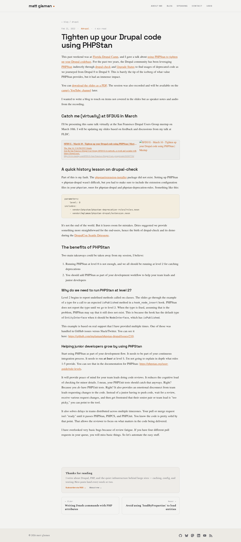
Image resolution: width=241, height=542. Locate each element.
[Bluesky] (186, 535)
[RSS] (210, 535)
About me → (95, 487)
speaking (182, 6)
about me (157, 6)
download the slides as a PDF (89, 85)
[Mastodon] (192, 535)
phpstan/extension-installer (111, 177)
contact (197, 6)
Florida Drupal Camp (105, 57)
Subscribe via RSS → (76, 487)
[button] (120, 150)
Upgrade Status (126, 67)
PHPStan (66, 67)
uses (209, 6)
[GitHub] (180, 535)
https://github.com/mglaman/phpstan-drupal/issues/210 (100, 336)
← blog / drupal (70, 22)
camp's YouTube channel (76, 90)
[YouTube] (204, 535)
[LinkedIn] (198, 535)
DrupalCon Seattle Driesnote (91, 235)
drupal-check (103, 67)
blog (169, 6)
